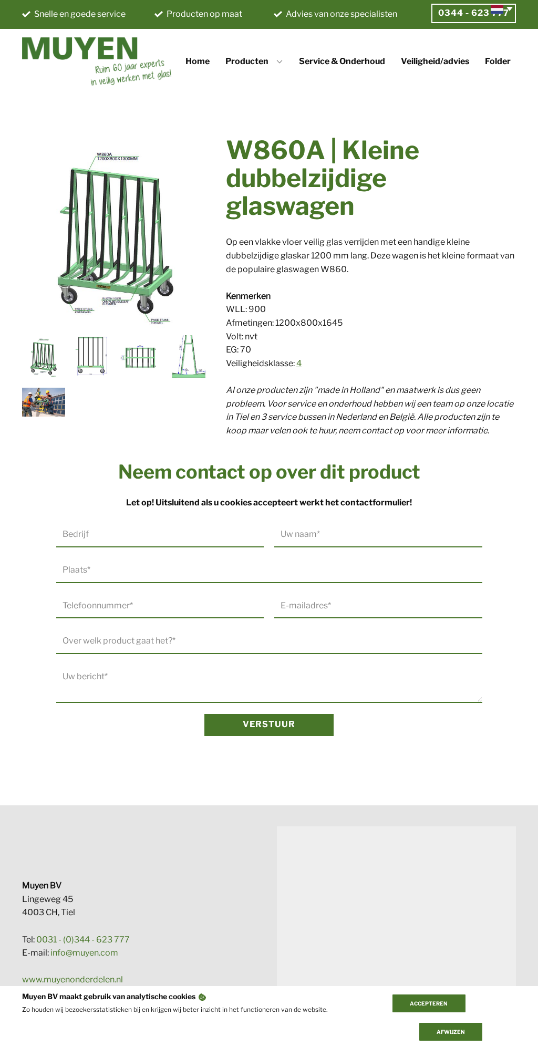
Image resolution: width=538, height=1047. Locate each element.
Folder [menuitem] (498, 61)
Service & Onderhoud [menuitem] (342, 61)
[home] (96, 61)
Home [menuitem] (197, 61)
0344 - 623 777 (473, 13)
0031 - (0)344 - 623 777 (83, 940)
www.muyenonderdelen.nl (72, 979)
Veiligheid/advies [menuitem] (435, 61)
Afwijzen (451, 1032)
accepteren (429, 1003)
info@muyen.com (84, 953)
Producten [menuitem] (246, 61)
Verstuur (269, 724)
